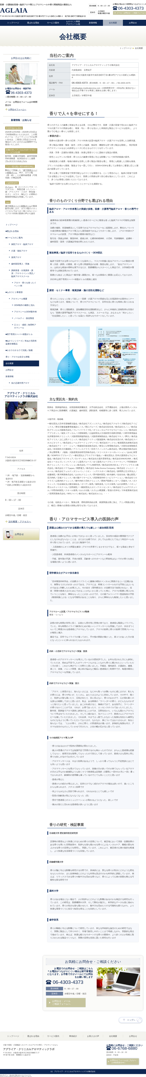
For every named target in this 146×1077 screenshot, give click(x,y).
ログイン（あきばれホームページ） (16, 1075)
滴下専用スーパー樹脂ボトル (18, 206)
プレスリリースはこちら (16, 161)
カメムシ (9, 187)
